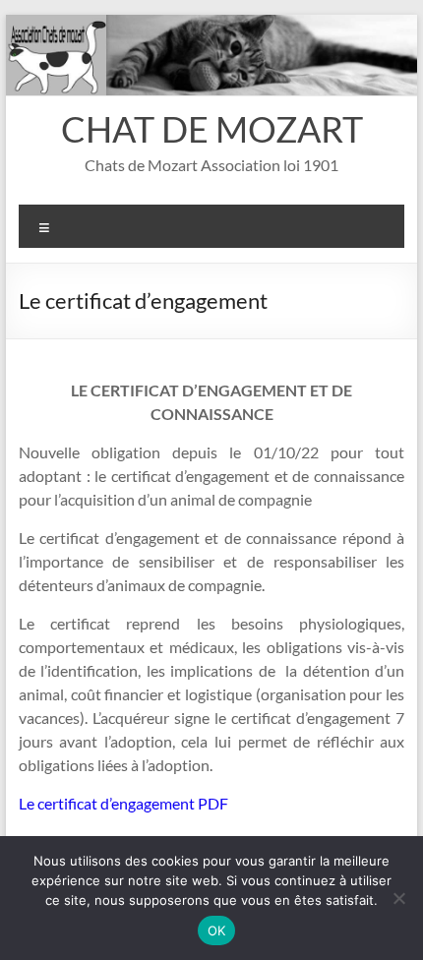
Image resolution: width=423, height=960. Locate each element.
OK (217, 930)
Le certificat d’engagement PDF (123, 803)
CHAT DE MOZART (212, 128)
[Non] (398, 898)
